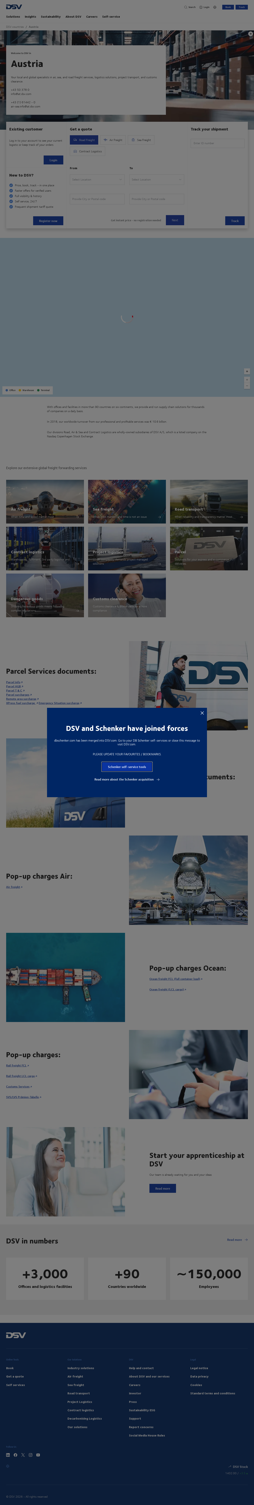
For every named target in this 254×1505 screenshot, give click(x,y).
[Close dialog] (202, 713)
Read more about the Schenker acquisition (124, 779)
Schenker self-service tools (127, 766)
